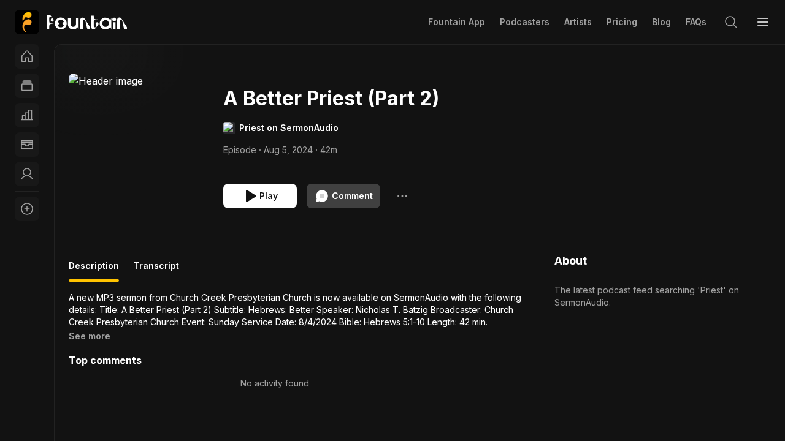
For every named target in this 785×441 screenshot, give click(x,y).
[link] (71, 22)
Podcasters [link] (525, 22)
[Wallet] (27, 144)
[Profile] (27, 174)
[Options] (402, 196)
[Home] (27, 56)
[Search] (731, 22)
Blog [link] (661, 22)
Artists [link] (578, 22)
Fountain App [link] (456, 22)
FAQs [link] (696, 22)
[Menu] (763, 22)
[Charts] (27, 115)
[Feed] (27, 86)
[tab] (94, 271)
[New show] (27, 209)
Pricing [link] (622, 22)
